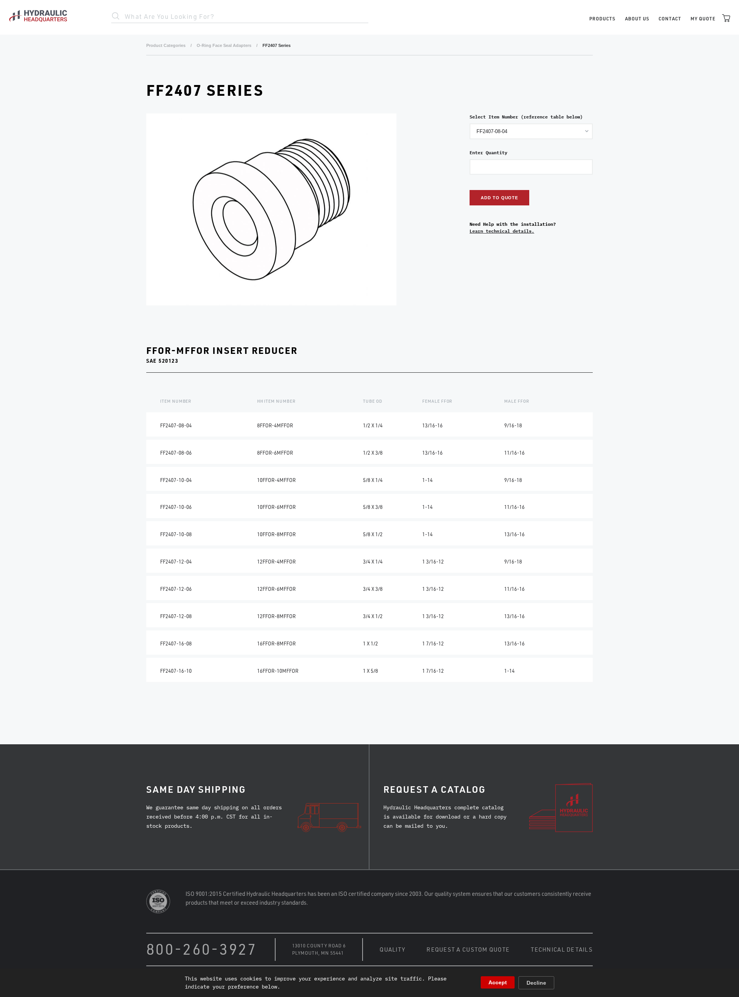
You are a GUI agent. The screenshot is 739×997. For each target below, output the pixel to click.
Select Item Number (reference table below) (526, 117)
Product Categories (166, 45)
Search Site (115, 16)
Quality (392, 949)
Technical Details (562, 949)
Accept (497, 982)
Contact (670, 18)
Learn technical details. (502, 231)
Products (602, 18)
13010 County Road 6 (319, 945)
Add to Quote (499, 197)
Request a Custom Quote (468, 949)
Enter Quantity (488, 152)
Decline (536, 983)
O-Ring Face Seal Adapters (224, 45)
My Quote (703, 18)
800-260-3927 (201, 949)
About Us (637, 18)
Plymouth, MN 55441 (318, 953)
